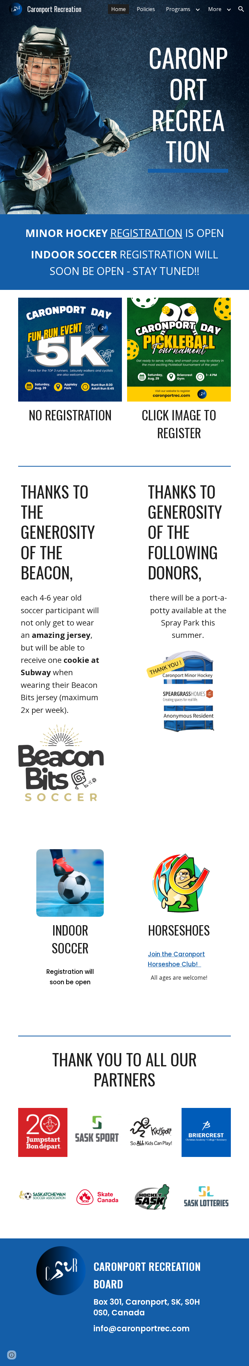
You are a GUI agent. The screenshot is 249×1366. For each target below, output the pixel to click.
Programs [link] (178, 9)
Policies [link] (146, 9)
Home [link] (118, 9)
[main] (188, 107)
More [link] (214, 9)
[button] (241, 9)
